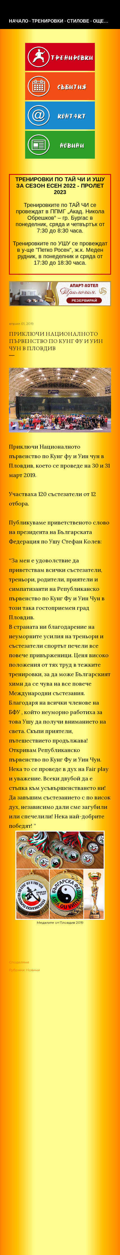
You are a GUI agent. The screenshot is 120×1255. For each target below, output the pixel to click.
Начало (18, 21)
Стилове (78, 21)
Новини (33, 970)
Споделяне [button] (19, 962)
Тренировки (47, 21)
